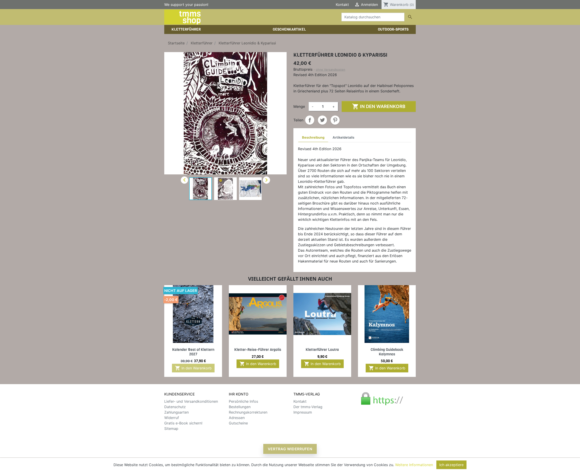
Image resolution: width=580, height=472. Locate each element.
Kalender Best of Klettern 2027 (193, 351)
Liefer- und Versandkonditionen (191, 401)
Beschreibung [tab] (313, 137)
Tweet (322, 120)
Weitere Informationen (414, 464)
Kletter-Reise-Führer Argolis (257, 349)
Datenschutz (175, 407)
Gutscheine (238, 423)
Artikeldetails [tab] (343, 137)
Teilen (309, 120)
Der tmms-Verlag (307, 407)
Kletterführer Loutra (322, 349)
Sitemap (171, 428)
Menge (299, 106)
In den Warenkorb (378, 106)
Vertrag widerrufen (290, 449)
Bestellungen (240, 407)
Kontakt (342, 4)
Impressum (302, 412)
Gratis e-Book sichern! (183, 423)
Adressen (237, 417)
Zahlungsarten (176, 412)
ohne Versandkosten (330, 69)
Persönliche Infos (243, 401)
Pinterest (335, 120)
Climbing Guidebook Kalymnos (387, 351)
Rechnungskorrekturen (248, 412)
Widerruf (171, 417)
